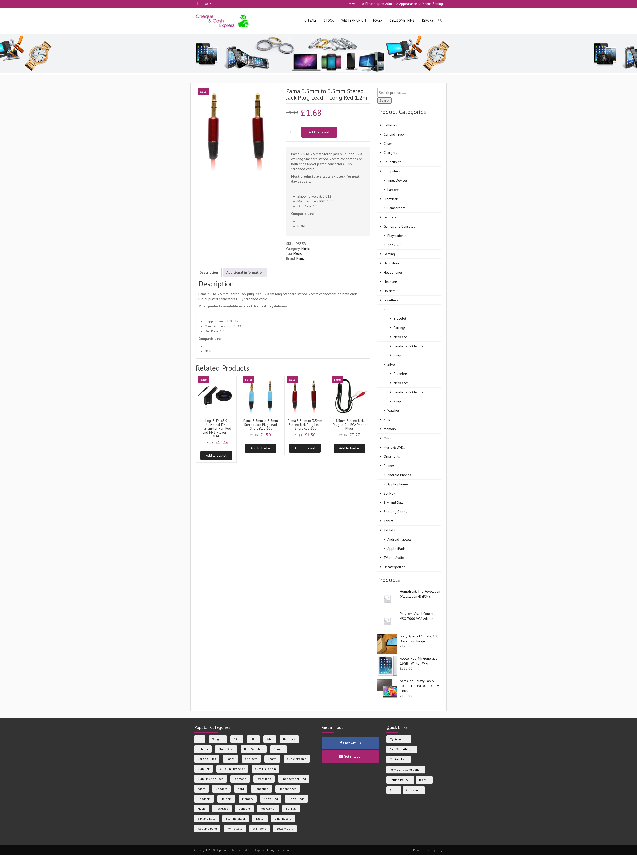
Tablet (388, 521)
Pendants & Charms (408, 346)
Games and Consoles (399, 226)
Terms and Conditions (404, 769)
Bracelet (400, 318)
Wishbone (259, 828)
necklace (222, 808)
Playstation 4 (397, 235)
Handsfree (391, 263)
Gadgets (390, 217)
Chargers (390, 153)
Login (207, 4)
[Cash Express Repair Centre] (222, 20)
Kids (387, 419)
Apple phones (397, 484)
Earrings (400, 327)
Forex (377, 20)
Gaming (389, 254)
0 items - (355, 4)
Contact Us (397, 759)
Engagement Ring (294, 779)
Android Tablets (399, 539)
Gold (391, 309)
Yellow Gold (285, 828)
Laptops (393, 189)
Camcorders (396, 208)
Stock (329, 20)
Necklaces (401, 383)
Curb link (204, 769)
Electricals (391, 199)
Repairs (427, 20)
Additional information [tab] (245, 272)
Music (305, 248)
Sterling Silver (235, 818)
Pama (300, 258)
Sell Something (400, 749)
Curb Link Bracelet (232, 769)
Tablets (389, 530)
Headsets (391, 281)
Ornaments (392, 456)
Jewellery (391, 300)
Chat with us (351, 743)
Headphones (393, 272)
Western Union (353, 20)
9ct (200, 739)
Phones (389, 465)
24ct (270, 739)
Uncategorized (395, 567)
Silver (391, 364)
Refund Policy (399, 780)
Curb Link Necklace (210, 779)
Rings (398, 355)
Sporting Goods (395, 511)
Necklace (400, 337)
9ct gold (217, 739)
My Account (397, 739)
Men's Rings (296, 799)
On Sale (310, 20)
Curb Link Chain (265, 769)
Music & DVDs (394, 447)
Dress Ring (264, 779)
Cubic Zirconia (296, 759)
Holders (390, 291)
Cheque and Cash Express (247, 850)
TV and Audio (394, 557)
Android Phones (399, 475)
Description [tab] (208, 272)
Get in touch (352, 756)
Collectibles (392, 162)
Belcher (203, 749)
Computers (392, 171)
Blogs (423, 780)
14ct (237, 739)
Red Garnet (268, 808)
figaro (201, 789)
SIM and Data (394, 502)
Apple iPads (396, 548)
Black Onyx (226, 749)
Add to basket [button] (216, 455)
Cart (392, 790)
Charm (272, 759)
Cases (388, 143)
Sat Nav (389, 493)
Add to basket (319, 132)
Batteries (390, 125)
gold (241, 789)
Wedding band (207, 828)
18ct (253, 739)
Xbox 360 (394, 245)
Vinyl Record (283, 818)
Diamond (240, 779)
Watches (393, 410)
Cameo (278, 749)
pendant (244, 808)
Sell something (402, 20)
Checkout (412, 790)
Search (384, 100)
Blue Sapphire (253, 749)
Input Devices (397, 180)
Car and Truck (394, 134)
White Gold (234, 828)
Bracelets (401, 373)
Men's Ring (271, 799)
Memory (390, 429)
